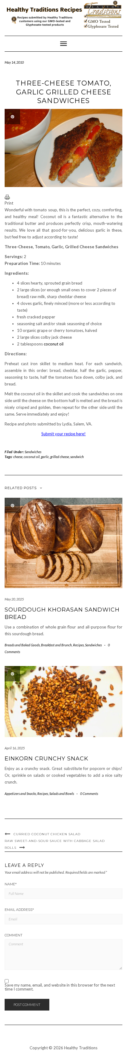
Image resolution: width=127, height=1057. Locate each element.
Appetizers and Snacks (20, 794)
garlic (45, 457)
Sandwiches (33, 452)
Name (11, 884)
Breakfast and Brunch (56, 645)
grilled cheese (59, 457)
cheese (18, 457)
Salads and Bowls (61, 794)
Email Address (19, 909)
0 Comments (89, 794)
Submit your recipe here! (63, 433)
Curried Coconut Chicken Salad (47, 834)
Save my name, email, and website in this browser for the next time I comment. (60, 987)
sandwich (77, 457)
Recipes (78, 645)
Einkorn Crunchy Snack (46, 758)
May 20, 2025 (14, 599)
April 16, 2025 (15, 748)
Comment (14, 935)
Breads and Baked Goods (22, 645)
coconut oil (53, 343)
